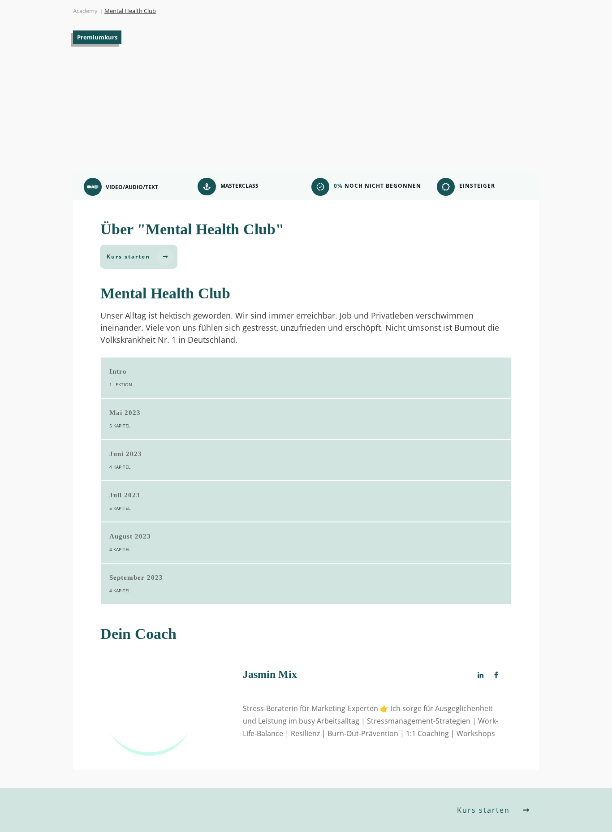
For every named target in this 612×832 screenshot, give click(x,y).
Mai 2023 (125, 412)
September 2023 (136, 577)
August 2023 (130, 536)
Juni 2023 (125, 453)
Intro (118, 371)
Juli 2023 (124, 495)
